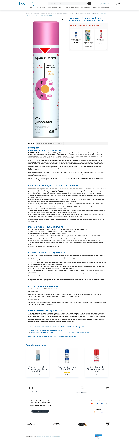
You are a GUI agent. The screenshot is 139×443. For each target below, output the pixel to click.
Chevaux (38, 7)
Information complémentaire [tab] (45, 143)
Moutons (54, 7)
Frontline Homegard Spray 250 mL (79, 332)
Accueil (28, 13)
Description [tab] (31, 143)
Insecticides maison (86, 7)
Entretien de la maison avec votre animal (58, 13)
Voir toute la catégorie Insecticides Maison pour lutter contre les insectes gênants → (53, 336)
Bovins (31, 7)
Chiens (60, 7)
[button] (63, 19)
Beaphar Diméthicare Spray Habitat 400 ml (43, 332)
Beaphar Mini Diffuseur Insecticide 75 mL (80, 330)
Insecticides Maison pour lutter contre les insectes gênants (84, 13)
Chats (66, 7)
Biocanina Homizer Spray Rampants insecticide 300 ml (46, 330)
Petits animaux (75, 7)
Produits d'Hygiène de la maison (39, 13)
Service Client (96, 7)
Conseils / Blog (105, 7)
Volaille (49, 7)
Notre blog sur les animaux (40, 411)
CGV (59, 436)
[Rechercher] (89, 3)
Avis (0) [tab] (59, 143)
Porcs (43, 7)
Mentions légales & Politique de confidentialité (47, 436)
